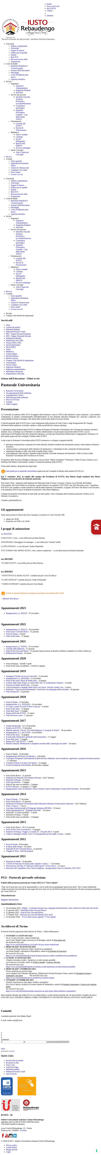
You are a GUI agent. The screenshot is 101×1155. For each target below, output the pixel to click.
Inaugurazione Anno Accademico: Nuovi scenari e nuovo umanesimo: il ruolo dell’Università (42, 789)
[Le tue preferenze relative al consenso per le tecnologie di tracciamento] (96, 1150)
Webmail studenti (12, 1069)
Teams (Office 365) (13, 343)
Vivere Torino (11, 365)
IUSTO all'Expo (12, 787)
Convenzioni (11, 363)
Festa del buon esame (14, 715)
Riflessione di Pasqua (14, 653)
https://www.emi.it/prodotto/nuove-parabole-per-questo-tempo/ (30, 978)
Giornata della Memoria (15, 649)
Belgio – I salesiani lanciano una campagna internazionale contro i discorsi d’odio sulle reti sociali (60, 908)
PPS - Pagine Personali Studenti (18, 334)
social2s (12, 1051)
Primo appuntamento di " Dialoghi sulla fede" (23, 810)
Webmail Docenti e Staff (15, 332)
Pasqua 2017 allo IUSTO (16, 741)
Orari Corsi (10, 1065)
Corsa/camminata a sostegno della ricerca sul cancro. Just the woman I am (34, 687)
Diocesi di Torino (12, 400)
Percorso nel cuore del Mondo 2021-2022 (36, 915)
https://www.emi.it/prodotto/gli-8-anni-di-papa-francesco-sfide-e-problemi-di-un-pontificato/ (41, 956)
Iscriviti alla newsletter (14, 1060)
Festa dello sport (12, 739)
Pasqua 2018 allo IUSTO (16, 713)
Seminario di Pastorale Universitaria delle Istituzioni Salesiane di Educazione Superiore (39, 804)
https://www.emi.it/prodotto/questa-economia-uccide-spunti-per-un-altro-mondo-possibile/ (40, 967)
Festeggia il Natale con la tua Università (21, 676)
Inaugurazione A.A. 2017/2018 (18, 732)
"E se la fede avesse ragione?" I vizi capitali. (39, 917)
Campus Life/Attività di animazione (20, 360)
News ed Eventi (53, 6)
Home (49, 4)
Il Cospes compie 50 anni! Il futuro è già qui (23, 706)
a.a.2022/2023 (6, 534)
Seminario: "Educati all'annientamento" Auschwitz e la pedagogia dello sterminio (37, 689)
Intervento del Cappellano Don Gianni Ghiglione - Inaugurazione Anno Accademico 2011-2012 (43, 868)
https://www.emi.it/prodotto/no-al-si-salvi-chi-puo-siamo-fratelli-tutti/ (32, 945)
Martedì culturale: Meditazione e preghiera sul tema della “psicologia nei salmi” (36, 743)
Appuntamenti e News (14, 395)
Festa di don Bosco (13, 801)
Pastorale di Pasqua (13, 780)
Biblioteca (10, 352)
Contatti (9, 402)
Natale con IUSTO (13, 728)
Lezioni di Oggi (12, 1067)
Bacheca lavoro (12, 358)
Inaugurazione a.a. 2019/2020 (17, 678)
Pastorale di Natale (13, 861)
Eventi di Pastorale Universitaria (18, 765)
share (3, 1049)
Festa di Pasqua (12, 634)
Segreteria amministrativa (15, 369)
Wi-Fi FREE (11, 347)
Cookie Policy (11, 1147)
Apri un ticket (11, 1074)
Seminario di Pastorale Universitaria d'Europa (23, 778)
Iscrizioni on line (12, 1063)
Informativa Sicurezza (14, 371)
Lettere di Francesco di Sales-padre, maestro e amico (27, 864)
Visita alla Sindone (13, 782)
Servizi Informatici (13, 345)
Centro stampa (11, 354)
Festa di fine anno (13, 636)
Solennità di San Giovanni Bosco (19, 849)
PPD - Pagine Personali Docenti (18, 336)
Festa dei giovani (12, 692)
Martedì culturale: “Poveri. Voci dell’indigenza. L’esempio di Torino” (33, 730)
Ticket (8, 349)
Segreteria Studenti (13, 367)
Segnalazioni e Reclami (15, 374)
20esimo (50, 16)
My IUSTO (51, 8)
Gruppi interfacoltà (13, 726)
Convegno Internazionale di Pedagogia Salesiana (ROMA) (29, 808)
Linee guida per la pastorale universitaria (21, 471)
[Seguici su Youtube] (7, 1137)
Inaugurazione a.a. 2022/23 (16, 613)
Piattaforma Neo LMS (14, 340)
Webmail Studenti (13, 329)
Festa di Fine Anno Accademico (18, 829)
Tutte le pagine (11, 404)
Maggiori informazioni (9, 900)
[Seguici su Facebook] (3, 1137)
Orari (8, 325)
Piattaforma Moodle (13, 338)
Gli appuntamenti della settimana (18, 393)
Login (8, 1152)
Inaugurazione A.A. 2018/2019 (18, 704)
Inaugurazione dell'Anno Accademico (20, 756)
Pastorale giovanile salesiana (17, 397)
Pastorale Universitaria (14, 391)
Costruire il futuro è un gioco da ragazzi (21, 763)
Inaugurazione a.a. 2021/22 (17, 629)
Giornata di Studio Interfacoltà (17, 685)
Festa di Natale (11, 702)
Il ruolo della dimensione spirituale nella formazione (26, 737)
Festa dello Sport (12, 711)
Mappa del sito (11, 1150)
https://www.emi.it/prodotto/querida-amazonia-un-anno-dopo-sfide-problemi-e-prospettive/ (41, 991)
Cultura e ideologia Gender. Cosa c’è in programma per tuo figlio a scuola (34, 834)
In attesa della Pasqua (14, 847)
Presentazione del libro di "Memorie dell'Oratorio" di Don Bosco (31, 866)
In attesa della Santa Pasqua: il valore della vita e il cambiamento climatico (34, 683)
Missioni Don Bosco (10, 599)
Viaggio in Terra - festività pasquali (19, 851)
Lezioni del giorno (13, 327)
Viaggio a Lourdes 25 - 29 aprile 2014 (37, 832)
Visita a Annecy (12, 806)
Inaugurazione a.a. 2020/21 (16, 646)
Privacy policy (11, 1145)
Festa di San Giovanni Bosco (17, 632)
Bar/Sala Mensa (12, 356)
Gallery (50, 11)
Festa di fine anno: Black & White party (21, 681)
